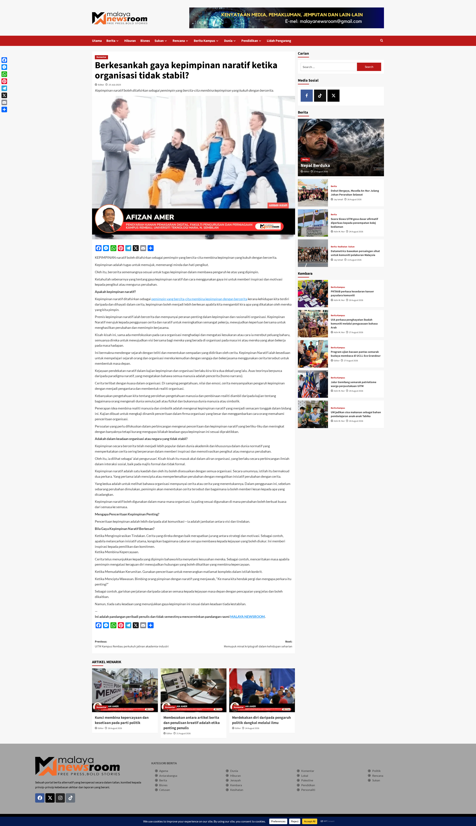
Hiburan (130, 40)
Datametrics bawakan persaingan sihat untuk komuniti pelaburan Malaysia (355, 253)
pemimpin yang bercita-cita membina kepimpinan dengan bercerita (199, 299)
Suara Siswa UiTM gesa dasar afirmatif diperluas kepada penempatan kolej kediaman (354, 223)
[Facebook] (307, 96)
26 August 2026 (354, 199)
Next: (258, 644)
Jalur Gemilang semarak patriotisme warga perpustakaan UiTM (353, 384)
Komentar (101, 57)
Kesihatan (342, 246)
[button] (381, 41)
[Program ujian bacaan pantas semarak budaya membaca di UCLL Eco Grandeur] (313, 353)
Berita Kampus (204, 40)
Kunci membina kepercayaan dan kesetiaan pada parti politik (122, 720)
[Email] (4, 102)
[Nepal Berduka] (341, 147)
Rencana (179, 40)
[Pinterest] (4, 81)
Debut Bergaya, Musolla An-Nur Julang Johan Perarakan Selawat (355, 193)
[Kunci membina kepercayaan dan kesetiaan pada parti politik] (125, 690)
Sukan (159, 40)
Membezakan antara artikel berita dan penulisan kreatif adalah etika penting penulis (191, 723)
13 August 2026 (354, 260)
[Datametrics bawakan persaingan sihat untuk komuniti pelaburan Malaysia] (313, 253)
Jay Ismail (338, 199)
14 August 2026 (252, 728)
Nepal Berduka (315, 165)
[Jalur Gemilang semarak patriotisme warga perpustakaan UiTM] (313, 384)
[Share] (4, 109)
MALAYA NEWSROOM (247, 616)
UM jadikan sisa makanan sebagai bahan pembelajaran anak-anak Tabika (356, 414)
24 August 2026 (356, 231)
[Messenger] (4, 67)
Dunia (228, 40)
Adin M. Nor (339, 231)
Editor (101, 84)
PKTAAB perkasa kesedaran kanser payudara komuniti (352, 293)
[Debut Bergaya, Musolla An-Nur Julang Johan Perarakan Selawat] (313, 192)
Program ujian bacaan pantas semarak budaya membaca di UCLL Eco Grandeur (356, 354)
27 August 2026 (321, 171)
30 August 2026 (356, 300)
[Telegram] (4, 88)
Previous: (132, 644)
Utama (97, 40)
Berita (110, 40)
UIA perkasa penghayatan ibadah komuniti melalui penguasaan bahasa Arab (354, 324)
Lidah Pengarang (279, 40)
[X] (333, 96)
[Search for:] (329, 67)
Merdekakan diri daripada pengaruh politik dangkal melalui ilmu (261, 720)
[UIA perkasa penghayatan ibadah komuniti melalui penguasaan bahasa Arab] (313, 323)
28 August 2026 (115, 728)
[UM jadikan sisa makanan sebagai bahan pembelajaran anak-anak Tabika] (313, 414)
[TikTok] (320, 96)
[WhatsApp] (4, 74)
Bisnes (145, 40)
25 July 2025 (115, 84)
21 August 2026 (183, 733)
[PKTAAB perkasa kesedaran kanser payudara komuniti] (313, 293)
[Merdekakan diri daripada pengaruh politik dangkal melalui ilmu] (262, 690)
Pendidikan (249, 40)
